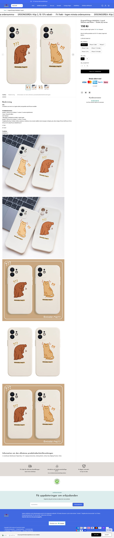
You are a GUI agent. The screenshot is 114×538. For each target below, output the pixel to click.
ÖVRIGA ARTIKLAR (87, 5)
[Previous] (3, 54)
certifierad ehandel (57, 492)
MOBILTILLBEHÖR (42, 5)
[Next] (73, 54)
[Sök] (102, 5)
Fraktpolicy (7, 531)
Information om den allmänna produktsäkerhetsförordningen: (34, 94)
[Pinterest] (89, 92)
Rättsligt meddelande (28, 531)
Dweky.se (14, 527)
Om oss (52, 5)
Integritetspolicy (20, 529)
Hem (33, 5)
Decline (96, 534)
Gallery (4, 94)
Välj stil (83, 55)
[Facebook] (82, 92)
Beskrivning (11, 94)
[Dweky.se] (6, 5)
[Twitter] (85, 92)
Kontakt (59, 5)
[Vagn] (108, 5)
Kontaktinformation (16, 531)
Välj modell (84, 41)
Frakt (97, 29)
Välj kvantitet (85, 62)
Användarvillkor (29, 529)
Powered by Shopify (20, 527)
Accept (107, 534)
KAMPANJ (76, 5)
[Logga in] (105, 5)
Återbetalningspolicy (10, 529)
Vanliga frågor (67, 5)
